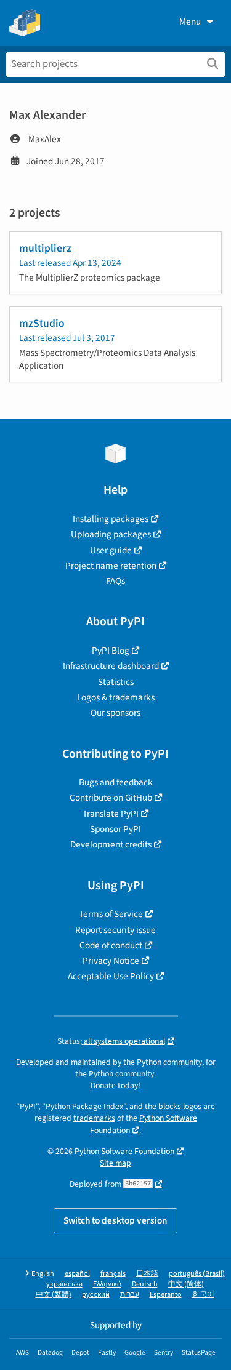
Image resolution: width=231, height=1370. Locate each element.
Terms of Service (111, 914)
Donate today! (115, 1085)
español (77, 1273)
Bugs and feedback (116, 782)
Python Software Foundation (124, 1151)
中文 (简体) (186, 1284)
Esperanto (166, 1294)
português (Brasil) (197, 1273)
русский (96, 1294)
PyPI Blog (110, 650)
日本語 (147, 1273)
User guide (111, 550)
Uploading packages (111, 534)
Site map (115, 1163)
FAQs (115, 581)
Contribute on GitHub (111, 797)
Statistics (116, 682)
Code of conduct (110, 945)
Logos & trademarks (116, 697)
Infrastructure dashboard (111, 666)
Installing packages (110, 519)
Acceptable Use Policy (111, 976)
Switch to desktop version (115, 1220)
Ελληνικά (107, 1284)
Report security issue (115, 930)
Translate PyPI (111, 813)
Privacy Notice (111, 960)
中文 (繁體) (53, 1294)
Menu (190, 21)
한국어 (203, 1294)
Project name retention (110, 565)
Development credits (111, 844)
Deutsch (145, 1284)
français (113, 1273)
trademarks (94, 1118)
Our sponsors (115, 712)
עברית (129, 1294)
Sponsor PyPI (115, 829)
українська (64, 1284)
